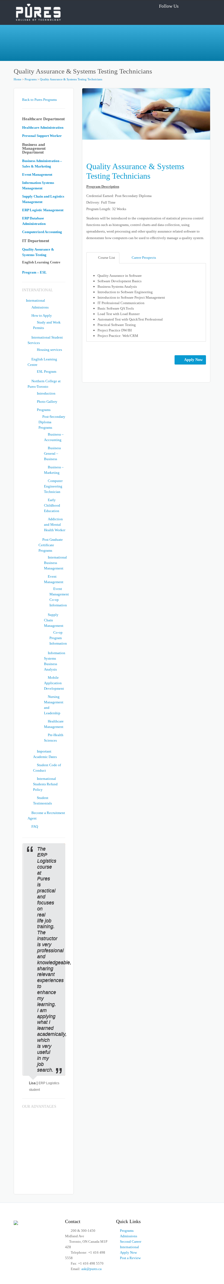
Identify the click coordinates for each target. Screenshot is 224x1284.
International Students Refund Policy (45, 784)
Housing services (49, 350)
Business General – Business (52, 453)
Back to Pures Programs (39, 100)
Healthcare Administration (42, 127)
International (35, 300)
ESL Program (46, 371)
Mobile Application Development (54, 683)
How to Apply (41, 315)
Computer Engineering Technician (53, 486)
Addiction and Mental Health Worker (54, 524)
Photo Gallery (47, 401)
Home (17, 79)
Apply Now (193, 360)
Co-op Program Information (58, 637)
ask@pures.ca (91, 1269)
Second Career (130, 1241)
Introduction (46, 393)
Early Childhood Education (52, 505)
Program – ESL (34, 272)
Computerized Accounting (42, 232)
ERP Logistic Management (42, 210)
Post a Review (130, 1258)
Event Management (37, 174)
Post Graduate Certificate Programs (51, 545)
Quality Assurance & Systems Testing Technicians (71, 79)
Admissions (40, 307)
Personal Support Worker (42, 136)
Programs (31, 79)
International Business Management (55, 562)
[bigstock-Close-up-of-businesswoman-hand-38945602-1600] (146, 113)
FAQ (34, 826)
